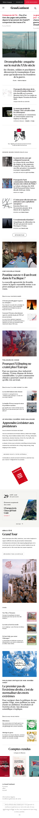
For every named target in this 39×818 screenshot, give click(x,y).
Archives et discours (19, 121)
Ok (19, 815)
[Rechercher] (35, 7)
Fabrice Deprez (22, 80)
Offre (3, 788)
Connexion (19, 2)
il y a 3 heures (6, 26)
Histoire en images (18, 192)
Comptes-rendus (20, 749)
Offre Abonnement (32, 2)
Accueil (4, 790)
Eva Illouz (31, 172)
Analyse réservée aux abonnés (21, 101)
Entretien (16, 212)
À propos (5, 786)
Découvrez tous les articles (13, 554)
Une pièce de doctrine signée (21, 172)
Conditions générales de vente (11, 798)
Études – (15, 80)
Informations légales (8, 797)
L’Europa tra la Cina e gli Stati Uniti (10, 510)
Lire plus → (7, 515)
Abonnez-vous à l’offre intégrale (15, 454)
